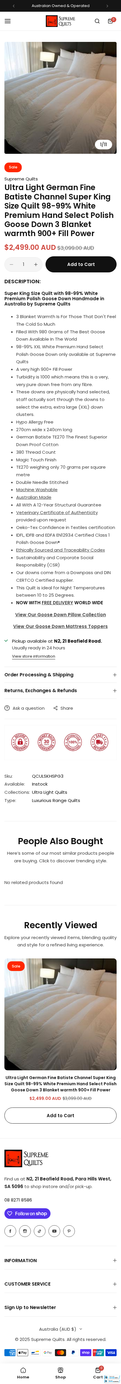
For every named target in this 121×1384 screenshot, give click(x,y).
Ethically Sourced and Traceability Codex (60, 550)
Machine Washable (37, 490)
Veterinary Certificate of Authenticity (57, 512)
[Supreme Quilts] (60, 21)
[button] (13, 6)
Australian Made (33, 497)
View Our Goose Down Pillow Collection (60, 615)
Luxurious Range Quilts (56, 800)
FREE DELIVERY (57, 603)
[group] (60, 98)
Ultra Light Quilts (49, 792)
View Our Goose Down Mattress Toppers (60, 626)
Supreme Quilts (21, 179)
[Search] (97, 21)
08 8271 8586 (18, 1200)
